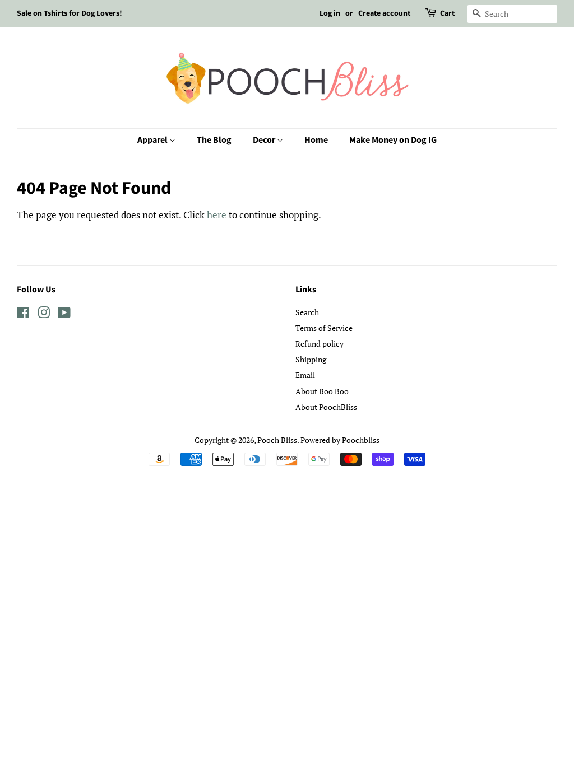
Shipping (310, 359)
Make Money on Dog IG (393, 140)
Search (307, 312)
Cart (447, 13)
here (216, 214)
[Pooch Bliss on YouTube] (64, 314)
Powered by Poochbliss (339, 440)
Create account (384, 13)
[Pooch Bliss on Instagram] (44, 314)
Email (305, 375)
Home (316, 140)
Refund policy (319, 343)
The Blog (214, 140)
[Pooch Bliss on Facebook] (23, 314)
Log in (330, 13)
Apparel (153, 140)
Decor (265, 140)
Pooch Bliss (277, 440)
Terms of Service (324, 328)
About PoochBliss (326, 407)
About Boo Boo (322, 391)
